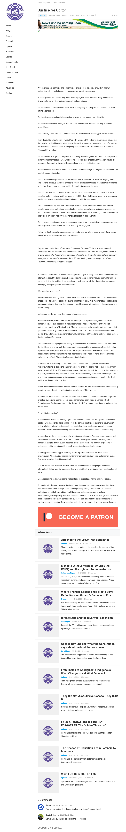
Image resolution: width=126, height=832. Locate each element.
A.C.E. (8, 31)
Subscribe (10, 83)
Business (10, 51)
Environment (66, 599)
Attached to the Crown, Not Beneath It (85, 539)
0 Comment (92, 573)
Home (40, 3)
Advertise (10, 88)
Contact (9, 93)
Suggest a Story (13, 62)
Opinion (9, 46)
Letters (9, 57)
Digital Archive (12, 72)
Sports (9, 36)
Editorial (9, 41)
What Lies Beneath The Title (79, 774)
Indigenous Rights (68, 573)
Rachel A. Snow (54, 15)
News (8, 26)
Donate (9, 77)
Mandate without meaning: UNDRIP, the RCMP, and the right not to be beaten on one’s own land (86, 569)
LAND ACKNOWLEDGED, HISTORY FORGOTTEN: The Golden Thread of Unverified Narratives (83, 725)
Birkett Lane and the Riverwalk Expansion (87, 617)
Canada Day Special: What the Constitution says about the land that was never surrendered (88, 647)
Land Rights (65, 621)
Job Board (10, 67)
